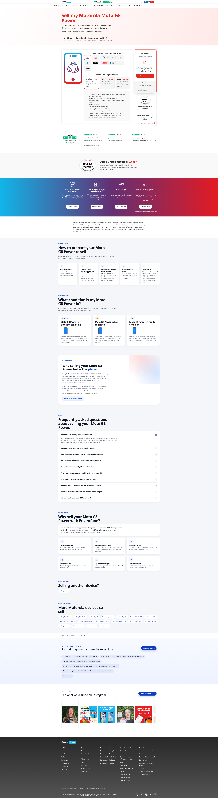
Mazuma (81, 788)
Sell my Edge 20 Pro (80, 617)
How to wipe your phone (128, 768)
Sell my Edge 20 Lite (65, 617)
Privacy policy (85, 759)
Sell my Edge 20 (94, 617)
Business (84, 771)
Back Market (99, 788)
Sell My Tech (84, 6)
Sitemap (122, 771)
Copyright (84, 765)
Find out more (72, 207)
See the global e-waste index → (73, 398)
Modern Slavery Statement (91, 795)
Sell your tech (143, 760)
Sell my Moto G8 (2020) (85, 621)
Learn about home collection (145, 123)
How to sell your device (146, 751)
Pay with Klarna (125, 774)
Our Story (64, 766)
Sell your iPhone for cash (147, 757)
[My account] (142, 2)
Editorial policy (124, 765)
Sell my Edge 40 (122, 617)
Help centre (123, 751)
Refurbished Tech (134, 6)
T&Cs (82, 762)
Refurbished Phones (100, 6)
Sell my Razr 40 (64, 626)
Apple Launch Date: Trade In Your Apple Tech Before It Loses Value (122, 656)
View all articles (149, 648)
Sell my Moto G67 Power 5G (67, 621)
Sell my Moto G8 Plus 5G (102, 621)
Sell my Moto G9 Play (135, 621)
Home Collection (144, 774)
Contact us (64, 751)
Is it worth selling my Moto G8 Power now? (108, 498)
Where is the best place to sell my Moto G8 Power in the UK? (108, 473)
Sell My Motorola (64, 591)
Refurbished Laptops (117, 6)
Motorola (73, 635)
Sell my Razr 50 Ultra (78, 626)
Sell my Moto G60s (151, 617)
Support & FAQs (86, 768)
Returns (64, 769)
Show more (67, 676)
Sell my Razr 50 (91, 626)
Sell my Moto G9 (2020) (119, 621)
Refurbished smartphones (108, 751)
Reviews (141, 768)
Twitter (63, 757)
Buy (146, 2)
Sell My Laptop (71, 6)
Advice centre (124, 754)
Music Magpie (73, 788)
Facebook (64, 754)
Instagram (64, 760)
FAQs (121, 762)
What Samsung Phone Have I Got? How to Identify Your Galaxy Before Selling (87, 671)
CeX (105, 788)
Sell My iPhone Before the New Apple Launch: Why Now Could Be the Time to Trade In (90, 666)
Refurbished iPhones (107, 754)
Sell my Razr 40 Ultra (150, 621)
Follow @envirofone (147, 694)
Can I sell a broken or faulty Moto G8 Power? (108, 467)
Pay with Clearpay (125, 777)
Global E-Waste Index (146, 771)
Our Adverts (65, 763)
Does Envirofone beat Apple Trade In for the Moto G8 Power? (108, 454)
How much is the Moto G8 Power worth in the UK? (108, 448)
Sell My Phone (57, 6)
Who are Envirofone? (87, 751)
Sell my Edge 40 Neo (108, 617)
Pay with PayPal (125, 780)
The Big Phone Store (90, 788)
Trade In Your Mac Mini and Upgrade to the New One (80, 656)
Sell (152, 2)
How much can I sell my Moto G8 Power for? (109, 435)
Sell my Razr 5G (104, 626)
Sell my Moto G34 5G (136, 617)
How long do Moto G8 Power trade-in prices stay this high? (108, 492)
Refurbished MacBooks (107, 760)
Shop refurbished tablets (108, 757)
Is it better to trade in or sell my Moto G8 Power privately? (108, 461)
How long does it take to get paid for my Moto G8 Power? (108, 485)
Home (63, 635)
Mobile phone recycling (107, 763)
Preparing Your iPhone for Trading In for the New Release (81, 661)
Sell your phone (145, 76)
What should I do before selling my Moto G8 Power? (108, 479)
